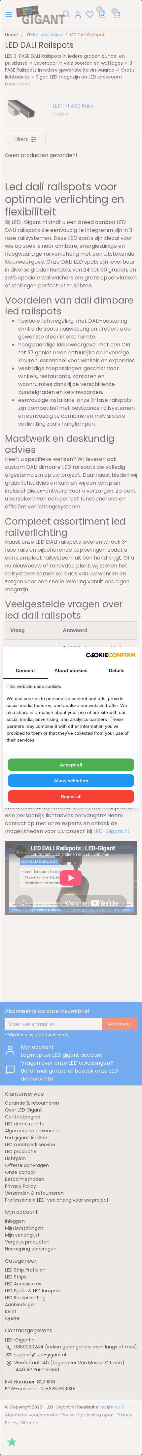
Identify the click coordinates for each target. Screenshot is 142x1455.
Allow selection (71, 780)
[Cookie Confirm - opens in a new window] (110, 655)
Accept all (71, 764)
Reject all (71, 796)
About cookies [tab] (71, 670)
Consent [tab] (25, 670)
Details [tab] (116, 670)
